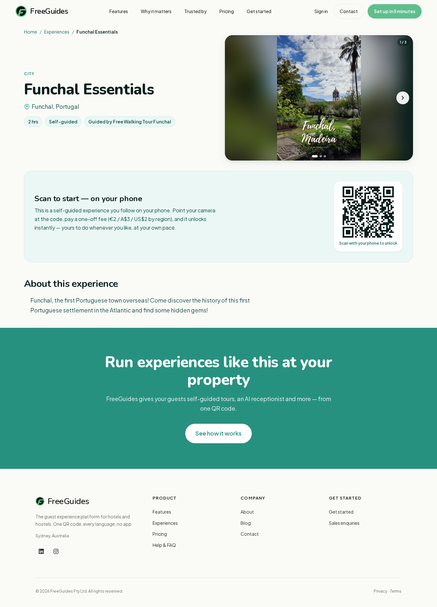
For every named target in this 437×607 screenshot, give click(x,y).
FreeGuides (49, 11)
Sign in (321, 11)
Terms (395, 591)
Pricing (160, 534)
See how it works (218, 433)
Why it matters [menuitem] (156, 11)
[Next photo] (402, 97)
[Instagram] (56, 551)
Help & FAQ (164, 545)
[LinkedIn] (41, 551)
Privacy (380, 591)
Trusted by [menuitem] (195, 11)
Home (30, 32)
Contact (349, 11)
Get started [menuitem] (259, 11)
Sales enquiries (344, 523)
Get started (341, 512)
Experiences (56, 32)
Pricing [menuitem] (226, 11)
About (247, 512)
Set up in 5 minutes (394, 11)
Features (162, 512)
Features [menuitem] (118, 11)
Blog (246, 523)
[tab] (315, 156)
